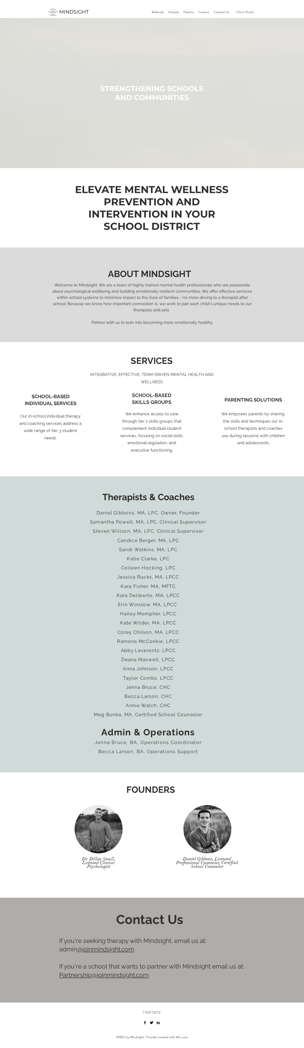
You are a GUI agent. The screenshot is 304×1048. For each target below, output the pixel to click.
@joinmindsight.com (105, 949)
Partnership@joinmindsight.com (104, 975)
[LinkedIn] (158, 1022)
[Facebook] (145, 1022)
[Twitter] (151, 1022)
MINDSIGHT (74, 12)
